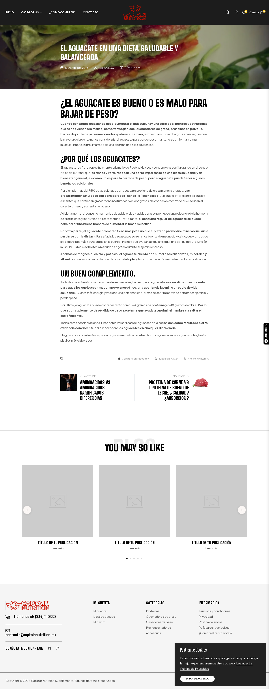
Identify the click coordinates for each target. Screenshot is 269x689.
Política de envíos (210, 622)
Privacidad (206, 616)
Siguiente (179, 376)
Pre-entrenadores (158, 627)
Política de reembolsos (214, 627)
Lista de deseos (104, 616)
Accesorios (153, 633)
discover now (135, 569)
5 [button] (141, 558)
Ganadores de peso (159, 622)
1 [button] (127, 558)
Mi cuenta (100, 611)
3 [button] (134, 558)
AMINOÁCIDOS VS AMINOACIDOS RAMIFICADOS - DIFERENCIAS (95, 390)
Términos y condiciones (214, 611)
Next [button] (242, 510)
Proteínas (152, 611)
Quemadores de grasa (161, 616)
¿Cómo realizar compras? (215, 633)
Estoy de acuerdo (197, 678)
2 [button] (130, 558)
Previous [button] (27, 510)
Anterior (90, 376)
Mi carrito (99, 622)
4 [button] (138, 558)
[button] (227, 12)
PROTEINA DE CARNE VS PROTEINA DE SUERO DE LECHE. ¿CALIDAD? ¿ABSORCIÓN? (169, 390)
